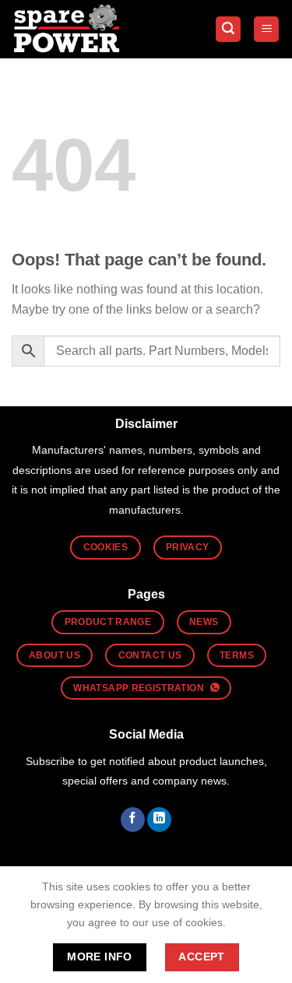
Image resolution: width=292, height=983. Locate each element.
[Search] (228, 29)
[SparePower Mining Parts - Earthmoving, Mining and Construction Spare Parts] (68, 29)
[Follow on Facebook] (133, 819)
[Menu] (266, 29)
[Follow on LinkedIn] (159, 819)
